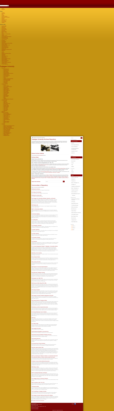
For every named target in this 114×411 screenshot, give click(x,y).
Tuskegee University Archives (59, 410)
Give (2, 1)
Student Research (6, 118)
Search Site (1, 4)
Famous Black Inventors (74, 214)
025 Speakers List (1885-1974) (37, 278)
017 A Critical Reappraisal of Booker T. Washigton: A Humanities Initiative (45, 246)
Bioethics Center (4, 31)
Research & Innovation (5, 112)
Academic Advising (6, 106)
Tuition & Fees (6, 107)
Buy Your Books (6, 104)
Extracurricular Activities (7, 79)
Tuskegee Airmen (6, 134)
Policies (3, 51)
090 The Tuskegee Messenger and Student (39, 372)
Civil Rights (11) (73, 184)
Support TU (3, 123)
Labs (4, 120)
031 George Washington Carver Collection (39, 311)
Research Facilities (6, 122)
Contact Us (73, 152)
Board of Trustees (4, 32)
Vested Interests (6, 115)
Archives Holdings (39, 155)
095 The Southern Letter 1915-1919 (38, 382)
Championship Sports (7, 131)
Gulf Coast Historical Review (62, 168)
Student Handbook (4, 59)
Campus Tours (6, 76)
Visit (2, 2)
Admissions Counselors (7, 103)
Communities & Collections (75, 159)
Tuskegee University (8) (74, 189)
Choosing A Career (6, 70)
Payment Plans (6, 108)
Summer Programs (6, 113)
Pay (2, 3)
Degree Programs (6, 89)
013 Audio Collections (35, 229)
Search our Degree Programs (8, 86)
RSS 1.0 (74, 225)
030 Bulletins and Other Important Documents (40, 307)
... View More (73, 195)
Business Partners (6, 74)
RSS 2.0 (74, 227)
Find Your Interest (6, 85)
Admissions (3, 27)
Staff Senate (3, 55)
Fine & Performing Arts (7, 80)
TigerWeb (3, 6)
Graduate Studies (4, 44)
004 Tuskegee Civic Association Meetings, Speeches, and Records (43, 198)
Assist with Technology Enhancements (9, 125)
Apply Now (5, 101)
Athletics (3, 8)
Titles (72, 164)
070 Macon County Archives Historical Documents (40, 361)
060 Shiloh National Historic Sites (37, 347)
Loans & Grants (6, 109)
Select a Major (6, 102)
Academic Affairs (4, 25)
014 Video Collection (35, 233)
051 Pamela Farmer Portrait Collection (38, 343)
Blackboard (3, 13)
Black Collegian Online (74, 216)
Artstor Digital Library (74, 221)
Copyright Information (74, 151)
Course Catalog (4, 21)
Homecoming (5, 82)
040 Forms (33, 317)
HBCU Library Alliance (74, 207)
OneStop (3, 15)
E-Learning (3, 40)
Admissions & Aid (4, 99)
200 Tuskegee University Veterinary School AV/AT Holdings (42, 395)
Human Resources (4, 45)
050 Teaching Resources (36, 338)
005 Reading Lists (35, 205)
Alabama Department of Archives (76, 212)
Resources (3, 9)
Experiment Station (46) (74, 177)
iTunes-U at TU (4, 48)
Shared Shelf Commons (74, 203)
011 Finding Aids (35, 219)
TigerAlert (3, 22)
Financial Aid (3, 42)
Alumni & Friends (4, 29)
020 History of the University (37, 252)
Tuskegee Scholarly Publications (6, 62)
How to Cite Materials (74, 146)
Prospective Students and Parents (8, 73)
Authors (72, 162)
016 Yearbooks (34, 241)
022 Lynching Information (36, 261)
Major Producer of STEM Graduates (9, 128)
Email (2, 14)
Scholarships (3, 54)
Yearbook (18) (73, 180)
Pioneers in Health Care (7, 129)
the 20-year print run (53, 168)
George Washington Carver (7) (75, 193)
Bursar (4, 97)
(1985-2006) (75, 199)
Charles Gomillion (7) (74, 191)
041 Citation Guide (35, 323)
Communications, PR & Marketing (6, 36)
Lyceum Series (6, 81)
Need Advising (6, 87)
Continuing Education (5, 37)
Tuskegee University (7, 66)
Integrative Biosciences (5, 47)
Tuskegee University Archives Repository (38, 400)
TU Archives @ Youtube (74, 205)
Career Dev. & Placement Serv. (6, 33)
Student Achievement (5, 56)
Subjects (72, 166)
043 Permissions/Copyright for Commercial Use (40, 331)
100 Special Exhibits (35, 386)
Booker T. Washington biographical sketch (50, 177)
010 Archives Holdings (36, 213)
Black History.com (73, 208)
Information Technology (5, 46)
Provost (5, 84)
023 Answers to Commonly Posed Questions (40, 266)
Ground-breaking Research (7, 114)
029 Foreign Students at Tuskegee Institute (39, 300)
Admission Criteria (6, 105)
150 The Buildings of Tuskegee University (39, 391)
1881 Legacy (73, 201)
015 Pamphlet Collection (36, 237)
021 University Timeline (36, 256)
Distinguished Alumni (6, 135)
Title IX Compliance (4, 61)
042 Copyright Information (36, 328)
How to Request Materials (75, 144)
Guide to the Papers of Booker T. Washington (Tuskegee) (53, 176)
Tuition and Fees (4, 63)
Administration (4, 26)
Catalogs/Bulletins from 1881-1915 (43, 164)
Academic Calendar (4, 16)
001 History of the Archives (36, 192)
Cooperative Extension (5, 38)
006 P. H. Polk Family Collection (37, 209)
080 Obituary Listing (35, 366)
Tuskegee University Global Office (8, 78)
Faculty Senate (4, 41)
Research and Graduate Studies (6, 53)
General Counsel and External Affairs (7, 43)
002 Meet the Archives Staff (36, 195)
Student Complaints (4, 57)
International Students (7, 75)
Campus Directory (4, 19)
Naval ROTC (3, 50)
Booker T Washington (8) (74, 188)
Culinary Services (4, 39)
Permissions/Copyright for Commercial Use (75, 149)
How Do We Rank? (6, 72)
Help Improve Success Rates (8, 127)
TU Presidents (6, 83)
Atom (73, 229)
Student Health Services (5, 60)
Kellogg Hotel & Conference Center (7, 49)
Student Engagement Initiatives (6, 58)
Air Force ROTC (4, 28)
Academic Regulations (7, 90)
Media (3, 7)
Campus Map (4, 20)
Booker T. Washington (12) (75, 182)
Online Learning (6, 71)
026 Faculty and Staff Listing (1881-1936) (39, 283)
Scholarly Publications (7, 119)
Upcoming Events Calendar (5, 17)
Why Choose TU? (6, 69)
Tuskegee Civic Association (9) (75, 186)
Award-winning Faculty (7, 116)
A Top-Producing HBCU (7, 130)
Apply (2, 0)
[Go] (81, 138)
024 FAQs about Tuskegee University (38, 272)
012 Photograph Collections (36, 225)
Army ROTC (3, 30)
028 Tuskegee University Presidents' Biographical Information (42, 295)
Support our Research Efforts (8, 126)
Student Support (6, 96)
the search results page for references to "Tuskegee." (52, 172)
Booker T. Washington (7, 133)
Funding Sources (6, 117)
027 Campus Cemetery (36, 289)
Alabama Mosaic (73, 210)
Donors (5, 77)
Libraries (3, 18)
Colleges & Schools (4, 35)
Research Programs (6, 121)
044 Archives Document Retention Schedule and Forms (41, 334)
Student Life (3, 111)
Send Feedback (36, 408)
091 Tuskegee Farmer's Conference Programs (40, 378)
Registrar (3, 52)
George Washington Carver (7, 132)
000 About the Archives (36, 189)
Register (72, 171)
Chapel (3, 34)
